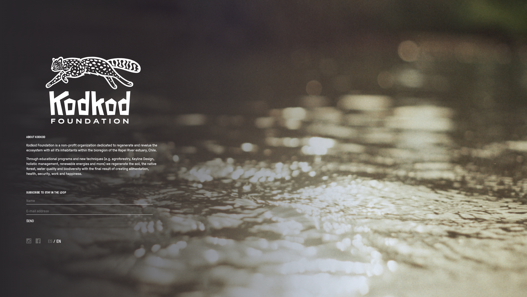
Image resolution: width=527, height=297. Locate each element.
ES (50, 241)
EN (58, 241)
